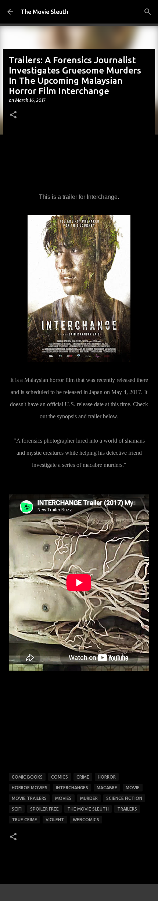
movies (63, 798)
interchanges (72, 787)
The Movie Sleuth (44, 11)
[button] (13, 115)
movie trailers (29, 798)
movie (133, 787)
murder (89, 798)
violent (55, 819)
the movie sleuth (88, 809)
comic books (27, 777)
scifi (17, 809)
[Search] (147, 12)
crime (82, 777)
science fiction (124, 798)
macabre (107, 787)
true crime (24, 819)
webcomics (86, 819)
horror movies (29, 787)
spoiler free (44, 809)
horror (107, 777)
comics (59, 777)
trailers (127, 809)
